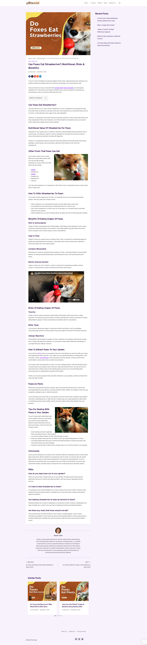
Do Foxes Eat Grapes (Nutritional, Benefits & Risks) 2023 (39, 564)
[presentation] (42, 591)
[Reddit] (37, 76)
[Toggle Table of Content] (44, 98)
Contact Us (72, 631)
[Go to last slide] (30, 598)
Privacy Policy (81, 631)
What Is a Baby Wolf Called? (106, 25)
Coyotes (93, 3)
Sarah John (32, 72)
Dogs (105, 3)
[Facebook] (29, 76)
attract (39, 353)
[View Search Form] (119, 3)
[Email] (82, 639)
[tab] (55, 615)
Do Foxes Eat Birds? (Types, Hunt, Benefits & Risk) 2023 (76, 564)
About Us (64, 631)
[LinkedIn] (40, 76)
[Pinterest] (35, 76)
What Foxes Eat (33, 61)
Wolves (100, 3)
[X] (32, 76)
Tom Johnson (35, 610)
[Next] (86, 598)
